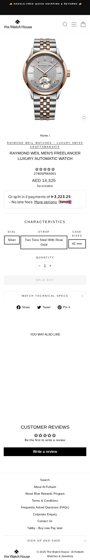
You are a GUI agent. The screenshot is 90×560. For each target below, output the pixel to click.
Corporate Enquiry (45, 514)
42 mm (77, 243)
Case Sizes (77, 233)
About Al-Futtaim (45, 487)
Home (44, 135)
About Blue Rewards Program (45, 493)
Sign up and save (44, 540)
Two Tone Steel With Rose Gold (44, 242)
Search (45, 480)
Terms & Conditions (45, 500)
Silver (12, 240)
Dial (12, 231)
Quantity (45, 257)
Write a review (45, 451)
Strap (44, 231)
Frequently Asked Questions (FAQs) (45, 507)
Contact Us (45, 521)
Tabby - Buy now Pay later (45, 528)
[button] (45, 169)
